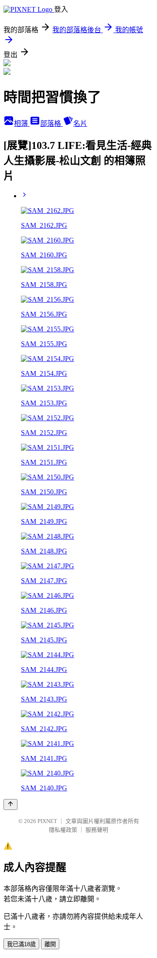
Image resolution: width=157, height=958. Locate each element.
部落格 (51, 123)
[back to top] (10, 804)
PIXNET (47, 821)
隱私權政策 (63, 829)
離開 (50, 944)
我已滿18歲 (21, 944)
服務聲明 (96, 829)
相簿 (22, 123)
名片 (80, 123)
